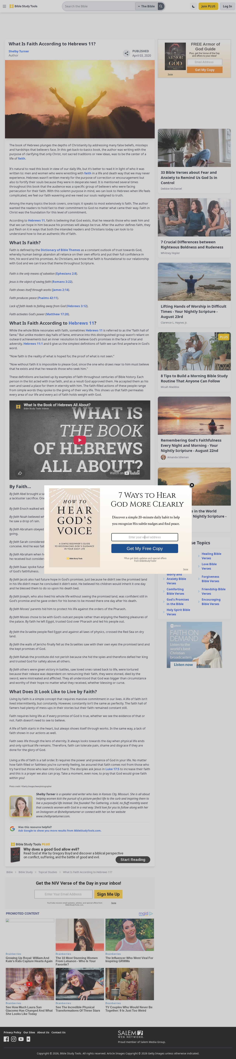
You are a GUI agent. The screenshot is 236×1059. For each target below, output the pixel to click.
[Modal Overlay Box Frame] (118, 529)
